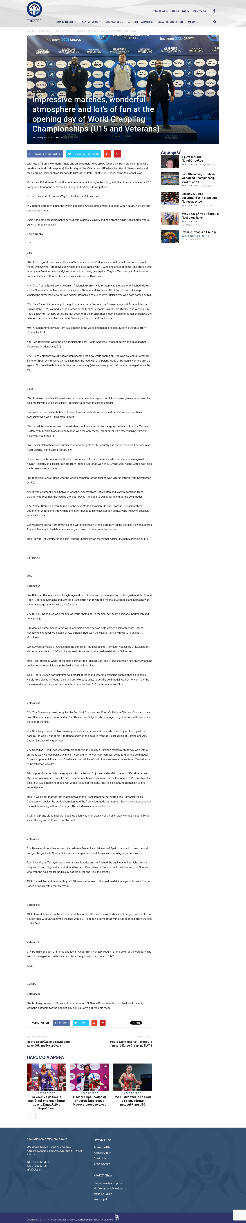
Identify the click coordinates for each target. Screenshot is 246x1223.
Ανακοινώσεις (102, 1152)
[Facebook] (214, 11)
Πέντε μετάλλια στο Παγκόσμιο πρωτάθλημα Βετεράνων (48, 1043)
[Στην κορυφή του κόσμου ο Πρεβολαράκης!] (170, 218)
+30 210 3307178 (37, 1165)
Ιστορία (175, 11)
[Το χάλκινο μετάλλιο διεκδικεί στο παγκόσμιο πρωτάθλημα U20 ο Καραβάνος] (46, 1077)
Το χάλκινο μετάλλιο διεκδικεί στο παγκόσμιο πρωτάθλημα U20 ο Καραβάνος (46, 1102)
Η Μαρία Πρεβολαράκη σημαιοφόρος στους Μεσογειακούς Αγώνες (89, 1100)
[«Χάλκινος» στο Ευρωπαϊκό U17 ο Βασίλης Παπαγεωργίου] (170, 198)
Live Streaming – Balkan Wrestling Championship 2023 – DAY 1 (198, 177)
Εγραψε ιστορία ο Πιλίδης (199, 232)
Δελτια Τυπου (90, 22)
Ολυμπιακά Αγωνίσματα (108, 1183)
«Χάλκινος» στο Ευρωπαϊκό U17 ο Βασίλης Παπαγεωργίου (199, 197)
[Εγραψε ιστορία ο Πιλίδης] (170, 236)
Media (191, 22)
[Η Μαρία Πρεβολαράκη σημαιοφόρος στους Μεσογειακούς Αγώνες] (89, 1077)
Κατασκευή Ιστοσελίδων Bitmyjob (96, 1219)
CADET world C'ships (195, 236)
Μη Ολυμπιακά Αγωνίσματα (110, 1188)
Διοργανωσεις (114, 22)
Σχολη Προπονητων (170, 22)
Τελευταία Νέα (102, 1147)
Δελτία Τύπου (38, 91)
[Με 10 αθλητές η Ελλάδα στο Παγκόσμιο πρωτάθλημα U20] (132, 1077)
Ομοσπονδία (160, 11)
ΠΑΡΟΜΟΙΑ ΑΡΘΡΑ (45, 1057)
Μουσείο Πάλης (103, 1194)
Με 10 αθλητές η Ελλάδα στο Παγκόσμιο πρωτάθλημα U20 (133, 1100)
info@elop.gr (34, 1169)
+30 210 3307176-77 (38, 1162)
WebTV (185, 11)
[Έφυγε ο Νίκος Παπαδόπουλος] (170, 161)
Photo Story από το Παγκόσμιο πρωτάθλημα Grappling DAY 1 (131, 1043)
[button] (215, 22)
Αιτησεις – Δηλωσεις (140, 22)
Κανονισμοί (100, 1199)
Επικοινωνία (199, 11)
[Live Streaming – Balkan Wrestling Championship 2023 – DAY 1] (170, 178)
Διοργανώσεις (102, 1163)
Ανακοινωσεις (64, 22)
